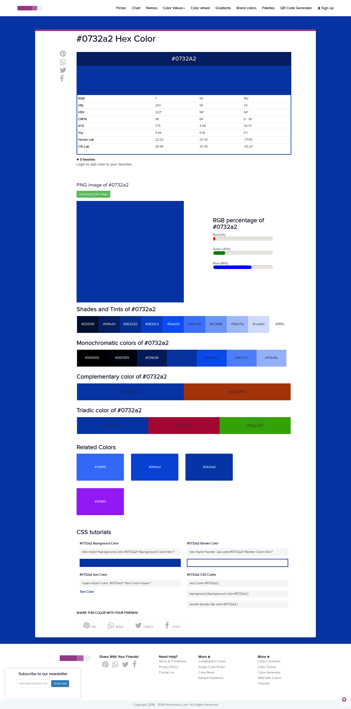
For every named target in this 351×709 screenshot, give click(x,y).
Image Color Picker (211, 667)
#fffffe (280, 324)
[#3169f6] (103, 455)
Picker (121, 8)
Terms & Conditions (172, 661)
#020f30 (87, 324)
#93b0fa (271, 358)
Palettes (268, 8)
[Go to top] (344, 699)
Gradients (223, 8)
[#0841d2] (158, 455)
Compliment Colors (212, 661)
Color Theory (267, 667)
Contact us (166, 672)
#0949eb (212, 358)
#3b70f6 (194, 324)
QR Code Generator (296, 8)
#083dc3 (152, 324)
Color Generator (269, 672)
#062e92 (130, 324)
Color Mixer (206, 672)
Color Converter (269, 661)
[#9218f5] (103, 490)
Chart (136, 8)
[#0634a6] (212, 455)
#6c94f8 (216, 324)
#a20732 (184, 425)
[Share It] (62, 80)
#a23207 (237, 392)
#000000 (92, 358)
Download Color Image (93, 194)
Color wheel (200, 8)
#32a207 (255, 425)
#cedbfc (258, 324)
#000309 (122, 358)
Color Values (173, 8)
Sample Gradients (210, 678)
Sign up (327, 8)
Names (151, 8)
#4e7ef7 (241, 358)
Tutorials (264, 683)
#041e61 (109, 324)
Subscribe (60, 683)
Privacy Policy (168, 667)
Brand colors (246, 8)
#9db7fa (237, 324)
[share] (63, 64)
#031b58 (151, 358)
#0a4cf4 (173, 324)
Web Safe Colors (269, 678)
